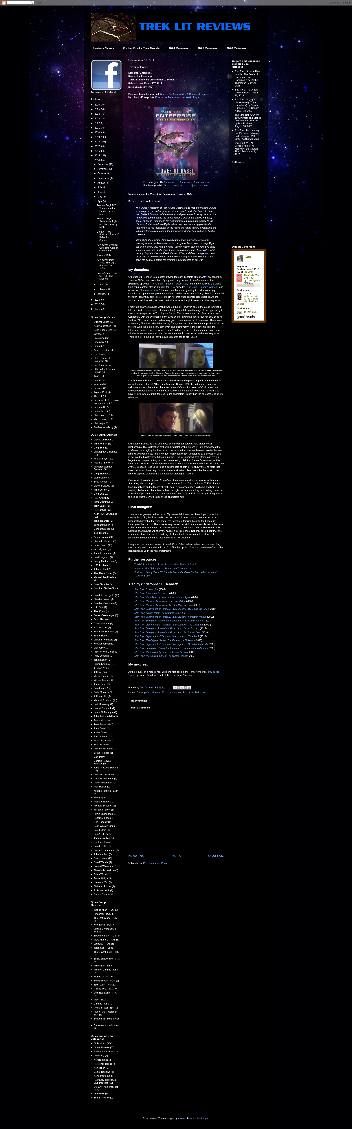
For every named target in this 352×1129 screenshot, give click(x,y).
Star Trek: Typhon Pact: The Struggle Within (157, 613)
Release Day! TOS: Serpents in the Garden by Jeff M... (107, 209)
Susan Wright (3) (102, 878)
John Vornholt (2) (103, 854)
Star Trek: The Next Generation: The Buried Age (160, 601)
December (103, 164)
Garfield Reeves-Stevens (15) (102, 762)
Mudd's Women (209, 287)
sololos (182, 1118)
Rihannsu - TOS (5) (104, 914)
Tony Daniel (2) (102, 505)
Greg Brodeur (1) (102, 473)
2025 (97, 109)
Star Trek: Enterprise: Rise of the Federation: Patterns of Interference (171, 648)
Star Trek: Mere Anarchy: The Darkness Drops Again (162, 597)
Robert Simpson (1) (104, 818)
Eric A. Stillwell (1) (103, 834)
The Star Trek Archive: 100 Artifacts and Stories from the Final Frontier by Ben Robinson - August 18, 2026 (248, 121)
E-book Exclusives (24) (106, 1051)
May (100, 196)
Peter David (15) (102, 509)
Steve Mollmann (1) (104, 720)
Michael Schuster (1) (105, 805)
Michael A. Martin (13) (105, 700)
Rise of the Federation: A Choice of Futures (184, 94)
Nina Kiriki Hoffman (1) (106, 631)
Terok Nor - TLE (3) (104, 947)
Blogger (204, 1118)
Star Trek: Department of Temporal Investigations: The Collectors (168, 624)
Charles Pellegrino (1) (105, 748)
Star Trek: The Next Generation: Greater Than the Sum (163, 605)
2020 (97, 132)
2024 (97, 113)
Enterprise (167, 692)
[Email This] (175, 687)
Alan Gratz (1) (101, 611)
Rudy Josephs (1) (103, 655)
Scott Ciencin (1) (102, 481)
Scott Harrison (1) (103, 619)
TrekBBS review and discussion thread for (165, 564)
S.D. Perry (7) (101, 756)
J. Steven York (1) (103, 890)
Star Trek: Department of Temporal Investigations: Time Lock (166, 636)
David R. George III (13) (106, 595)
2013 (97, 299)
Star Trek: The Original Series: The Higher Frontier (161, 656)
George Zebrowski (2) (105, 894)
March (101, 284)
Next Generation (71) (105, 326)
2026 (97, 104)
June (100, 192)
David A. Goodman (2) (105, 603)
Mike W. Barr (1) (102, 443)
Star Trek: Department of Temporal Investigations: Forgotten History (170, 616)
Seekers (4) (100, 388)
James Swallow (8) (104, 838)
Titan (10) (99, 376)
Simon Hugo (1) (102, 635)
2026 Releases (236, 48)
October (102, 173)
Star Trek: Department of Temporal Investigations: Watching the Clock (171, 609)
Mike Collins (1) (102, 489)
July (100, 187)
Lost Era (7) (100, 354)
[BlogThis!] (178, 687)
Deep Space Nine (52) (105, 330)
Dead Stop (181, 283)
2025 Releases (207, 48)
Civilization (157, 283)
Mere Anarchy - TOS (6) (106, 939)
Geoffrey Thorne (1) (104, 842)
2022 (97, 123)
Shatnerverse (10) (103, 415)
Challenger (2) (101, 423)
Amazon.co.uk (201, 182)
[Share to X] (182, 687)
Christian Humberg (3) (105, 639)
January (102, 294)
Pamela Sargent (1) (104, 801)
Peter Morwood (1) (103, 724)
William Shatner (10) (104, 809)
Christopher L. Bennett (149, 692)
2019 (97, 137)
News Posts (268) (103, 1076)
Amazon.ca (186, 182)
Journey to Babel (150, 290)
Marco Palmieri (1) (103, 740)
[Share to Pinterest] (189, 687)
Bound (169, 283)
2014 (97, 160)
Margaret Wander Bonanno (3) (103, 468)
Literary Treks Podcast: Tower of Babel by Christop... (108, 236)
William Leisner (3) (103, 680)
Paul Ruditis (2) (102, 786)
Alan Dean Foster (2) (105, 573)
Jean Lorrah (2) (102, 684)
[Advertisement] (176, 823)
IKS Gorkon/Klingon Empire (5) (104, 370)
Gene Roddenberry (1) (105, 778)
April (100, 201)
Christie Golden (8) (103, 599)
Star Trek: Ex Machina (146, 589)
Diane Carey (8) (102, 477)
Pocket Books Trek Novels (141, 48)
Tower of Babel (104, 255)
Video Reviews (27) (104, 1047)
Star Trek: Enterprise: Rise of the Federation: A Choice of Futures (169, 620)
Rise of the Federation (194, 692)
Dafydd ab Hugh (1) (104, 439)
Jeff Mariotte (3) (102, 696)
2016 (97, 151)
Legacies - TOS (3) (104, 943)
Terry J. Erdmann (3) (104, 553)
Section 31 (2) (101, 407)
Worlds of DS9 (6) (103, 976)
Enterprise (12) (101, 338)
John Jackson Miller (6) (106, 716)
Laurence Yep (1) (103, 882)
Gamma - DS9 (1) (103, 1003)
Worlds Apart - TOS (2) (106, 910)
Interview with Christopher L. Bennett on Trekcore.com (163, 568)
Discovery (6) (101, 342)
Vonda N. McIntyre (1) (105, 712)
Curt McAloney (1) (103, 704)
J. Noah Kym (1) (102, 668)
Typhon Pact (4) (102, 392)
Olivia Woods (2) (102, 874)
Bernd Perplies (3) (103, 752)
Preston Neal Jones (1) (106, 651)
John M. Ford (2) (102, 569)
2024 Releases (178, 48)
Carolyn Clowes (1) (104, 485)
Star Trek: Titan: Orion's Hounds (151, 593)
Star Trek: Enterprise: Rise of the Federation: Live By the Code (167, 632)
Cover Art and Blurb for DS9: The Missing (107, 276)
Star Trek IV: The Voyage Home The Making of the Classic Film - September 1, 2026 (246, 149)
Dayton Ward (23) (103, 858)
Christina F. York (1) (104, 886)
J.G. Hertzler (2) (102, 627)
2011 (97, 309)
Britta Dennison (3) (103, 524)
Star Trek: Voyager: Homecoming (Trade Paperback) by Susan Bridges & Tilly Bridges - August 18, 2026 (248, 105)
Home (176, 855)
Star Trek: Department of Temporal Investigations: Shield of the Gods (171, 644)
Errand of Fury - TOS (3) (107, 935)
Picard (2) (99, 346)
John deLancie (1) (103, 520)
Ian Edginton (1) (102, 549)
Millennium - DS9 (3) (104, 965)
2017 (97, 146)
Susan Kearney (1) (103, 664)
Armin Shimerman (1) (105, 814)
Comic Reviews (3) (104, 1071)
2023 (97, 118)
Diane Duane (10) (103, 545)
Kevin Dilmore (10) (103, 537)
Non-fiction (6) (101, 1067)
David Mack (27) (102, 688)
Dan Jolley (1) (101, 647)
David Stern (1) (102, 830)
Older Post (216, 855)
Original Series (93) (104, 322)
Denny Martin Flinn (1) (105, 561)
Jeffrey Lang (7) (102, 672)
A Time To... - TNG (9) (105, 988)
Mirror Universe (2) (103, 419)
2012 (97, 304)
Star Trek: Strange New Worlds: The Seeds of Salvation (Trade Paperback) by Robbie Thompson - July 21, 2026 (247, 78)
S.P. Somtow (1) (102, 822)
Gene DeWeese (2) (104, 528)
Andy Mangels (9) (103, 692)
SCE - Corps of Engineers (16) (102, 359)
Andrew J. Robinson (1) (106, 774)
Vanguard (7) (100, 384)
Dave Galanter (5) (103, 584)
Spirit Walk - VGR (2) (105, 984)
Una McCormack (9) (104, 708)
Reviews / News (103, 48)
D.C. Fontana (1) (102, 565)
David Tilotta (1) (102, 846)
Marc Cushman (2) (103, 501)
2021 (97, 127)
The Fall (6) (100, 396)
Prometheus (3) (102, 411)
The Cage (192, 287)
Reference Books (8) (104, 1063)
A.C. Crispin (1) (102, 497)
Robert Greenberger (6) (106, 615)
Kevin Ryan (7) (101, 797)
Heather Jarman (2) (104, 643)
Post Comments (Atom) (155, 863)
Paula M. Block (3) (103, 462)
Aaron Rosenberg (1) (104, 782)
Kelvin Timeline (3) (103, 350)
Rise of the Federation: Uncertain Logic (177, 97)
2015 (97, 155)
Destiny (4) (99, 380)
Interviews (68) (101, 1093)
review (177, 692)
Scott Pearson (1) (103, 744)
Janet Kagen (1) (102, 659)
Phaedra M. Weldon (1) (106, 870)
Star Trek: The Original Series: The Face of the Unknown (164, 640)
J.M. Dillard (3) (101, 532)
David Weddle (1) (103, 862)
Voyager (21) (100, 334)
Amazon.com (171, 182)
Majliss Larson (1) (103, 676)
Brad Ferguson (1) (103, 557)
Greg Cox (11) (101, 493)
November (103, 168)
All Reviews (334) (103, 1043)
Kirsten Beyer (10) (103, 458)
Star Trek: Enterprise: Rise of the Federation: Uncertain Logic (166, 628)
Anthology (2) (101, 1055)
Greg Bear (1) (101, 447)
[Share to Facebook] (185, 687)
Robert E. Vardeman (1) (106, 850)
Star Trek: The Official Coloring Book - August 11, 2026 (247, 92)
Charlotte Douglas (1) (105, 541)
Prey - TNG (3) (101, 999)
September (104, 178)
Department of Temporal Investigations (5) (106, 401)
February (103, 289)
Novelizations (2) (102, 1059)
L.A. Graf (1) (100, 607)
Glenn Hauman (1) (103, 623)
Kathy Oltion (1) (102, 732)
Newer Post (136, 855)
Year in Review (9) (103, 1097)
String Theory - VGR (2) (106, 980)
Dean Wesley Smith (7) (106, 826)
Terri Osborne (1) (102, 736)
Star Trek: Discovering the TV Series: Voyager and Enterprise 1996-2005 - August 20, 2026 (247, 134)
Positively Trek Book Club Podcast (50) (105, 1081)
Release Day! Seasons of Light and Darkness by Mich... (107, 223)
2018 (97, 141)
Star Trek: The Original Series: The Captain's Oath (161, 652)
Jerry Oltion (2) (101, 728)
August (102, 182)
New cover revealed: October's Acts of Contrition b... (107, 248)
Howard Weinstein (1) (105, 866)
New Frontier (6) (102, 365)
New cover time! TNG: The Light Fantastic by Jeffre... (106, 264)
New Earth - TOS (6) (104, 924)
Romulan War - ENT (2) (106, 1007)
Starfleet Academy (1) (105, 427)
